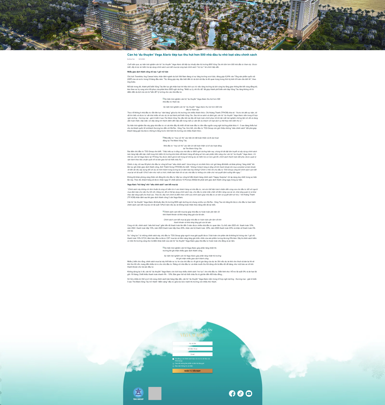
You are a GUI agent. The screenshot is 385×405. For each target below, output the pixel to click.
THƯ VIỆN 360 (223, 4)
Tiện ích (173, 4)
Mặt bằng (186, 4)
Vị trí (162, 4)
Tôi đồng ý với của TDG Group (192, 360)
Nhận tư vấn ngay (192, 371)
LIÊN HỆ (236, 4)
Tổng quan (150, 4)
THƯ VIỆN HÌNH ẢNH (204, 4)
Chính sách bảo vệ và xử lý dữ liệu (196, 359)
